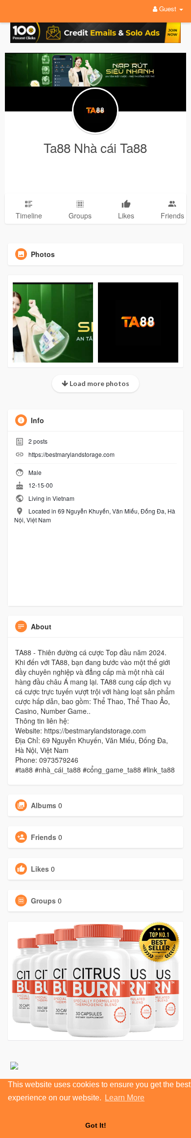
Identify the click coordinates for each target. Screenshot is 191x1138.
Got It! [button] (95, 1125)
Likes (40, 869)
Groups (43, 900)
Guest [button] (167, 8)
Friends (43, 837)
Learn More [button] (124, 1098)
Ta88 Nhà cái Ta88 (95, 147)
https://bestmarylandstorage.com (71, 454)
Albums (43, 805)
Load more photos (98, 383)
